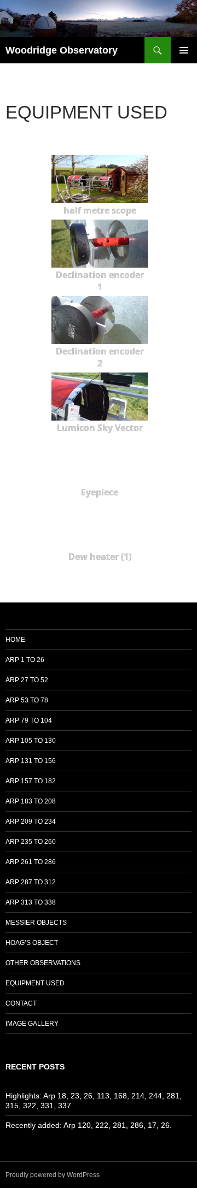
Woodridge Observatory (61, 50)
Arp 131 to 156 (30, 761)
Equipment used (35, 983)
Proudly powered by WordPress (52, 1175)
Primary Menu (184, 50)
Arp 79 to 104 (28, 720)
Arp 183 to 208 (30, 801)
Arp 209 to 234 (30, 821)
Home (15, 639)
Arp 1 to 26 (24, 660)
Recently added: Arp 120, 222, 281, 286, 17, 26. (88, 1125)
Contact (21, 1003)
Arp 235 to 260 (30, 842)
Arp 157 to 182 (30, 781)
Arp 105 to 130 (30, 740)
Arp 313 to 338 (30, 902)
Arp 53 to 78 (26, 700)
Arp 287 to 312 (30, 882)
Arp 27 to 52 (26, 680)
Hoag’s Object (31, 943)
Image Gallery (32, 1023)
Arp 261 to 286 (30, 862)
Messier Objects (36, 922)
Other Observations (42, 963)
